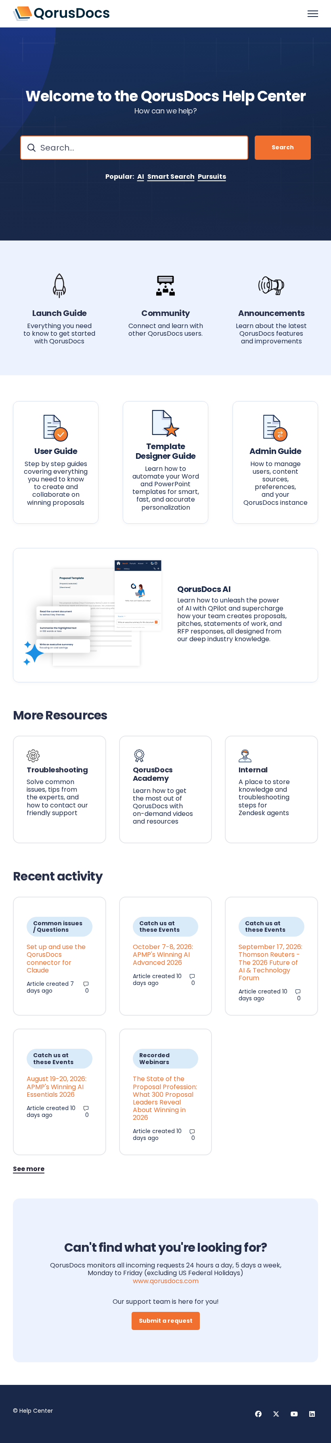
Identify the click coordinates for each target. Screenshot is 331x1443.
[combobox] (134, 148)
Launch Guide (59, 313)
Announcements (271, 313)
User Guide (55, 451)
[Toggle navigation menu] (312, 14)
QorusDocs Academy (153, 774)
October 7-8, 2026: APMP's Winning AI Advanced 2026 (163, 954)
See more (28, 1168)
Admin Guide (275, 451)
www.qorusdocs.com (166, 1281)
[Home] (61, 13)
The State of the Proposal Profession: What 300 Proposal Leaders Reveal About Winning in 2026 (165, 1098)
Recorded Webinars (154, 1058)
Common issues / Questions (57, 926)
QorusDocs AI (203, 589)
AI (140, 176)
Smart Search (171, 176)
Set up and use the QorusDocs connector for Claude (56, 958)
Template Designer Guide (166, 451)
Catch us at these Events (159, 926)
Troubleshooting (57, 769)
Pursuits (212, 176)
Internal (253, 769)
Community (165, 313)
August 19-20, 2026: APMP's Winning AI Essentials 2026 (56, 1086)
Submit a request (166, 1321)
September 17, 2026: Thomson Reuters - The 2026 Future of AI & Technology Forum (270, 962)
